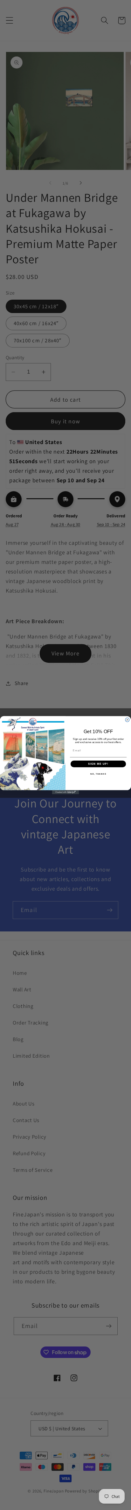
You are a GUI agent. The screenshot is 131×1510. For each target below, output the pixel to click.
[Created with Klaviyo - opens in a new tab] (65, 792)
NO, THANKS (98, 774)
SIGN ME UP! (98, 763)
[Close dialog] (127, 720)
